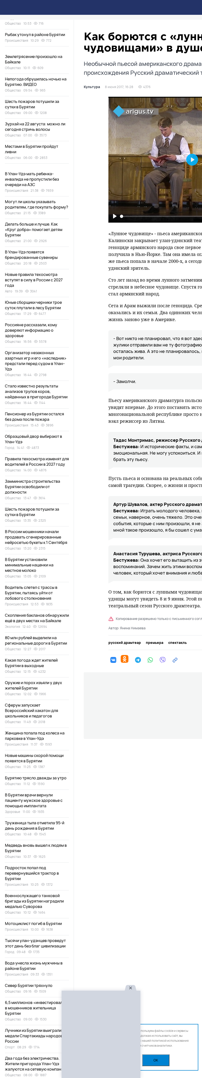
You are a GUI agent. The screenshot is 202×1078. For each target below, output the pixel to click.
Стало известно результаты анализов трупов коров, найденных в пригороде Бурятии (36, 391)
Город (9, 448)
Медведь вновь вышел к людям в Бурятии (36, 848)
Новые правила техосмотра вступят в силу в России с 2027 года (34, 280)
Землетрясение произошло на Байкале (33, 59)
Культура (92, 87)
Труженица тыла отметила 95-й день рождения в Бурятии (34, 825)
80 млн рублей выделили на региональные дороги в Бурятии (36, 640)
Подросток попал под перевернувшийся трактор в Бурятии (32, 873)
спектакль (177, 642)
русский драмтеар (124, 642)
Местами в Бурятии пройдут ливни (31, 149)
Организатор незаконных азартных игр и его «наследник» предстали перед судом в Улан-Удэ (36, 361)
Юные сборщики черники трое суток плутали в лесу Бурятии (33, 305)
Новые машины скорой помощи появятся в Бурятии (34, 758)
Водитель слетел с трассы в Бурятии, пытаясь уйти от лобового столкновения (31, 593)
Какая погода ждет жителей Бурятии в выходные (31, 662)
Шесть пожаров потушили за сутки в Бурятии (32, 104)
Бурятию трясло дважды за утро (36, 778)
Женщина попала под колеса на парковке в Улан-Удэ (35, 735)
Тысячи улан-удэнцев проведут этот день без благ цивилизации (35, 943)
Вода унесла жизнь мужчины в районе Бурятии (34, 965)
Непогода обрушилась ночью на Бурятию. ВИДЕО (36, 81)
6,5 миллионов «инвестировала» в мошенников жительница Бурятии (36, 1008)
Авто (8, 291)
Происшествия (16, 40)
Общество (13, 23)
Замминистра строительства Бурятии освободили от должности (32, 487)
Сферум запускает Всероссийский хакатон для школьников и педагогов (31, 710)
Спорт (10, 1047)
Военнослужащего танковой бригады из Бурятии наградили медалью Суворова (34, 901)
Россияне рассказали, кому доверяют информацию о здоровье (31, 330)
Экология (12, 627)
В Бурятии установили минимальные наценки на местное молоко (29, 565)
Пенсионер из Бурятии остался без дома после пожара (34, 416)
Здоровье (12, 812)
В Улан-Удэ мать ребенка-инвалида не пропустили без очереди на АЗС (32, 179)
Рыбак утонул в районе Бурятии (35, 34)
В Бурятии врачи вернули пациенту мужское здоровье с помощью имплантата (34, 800)
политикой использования (170, 1041)
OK (155, 1060)
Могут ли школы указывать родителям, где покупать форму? (36, 204)
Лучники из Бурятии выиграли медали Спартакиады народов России (34, 1036)
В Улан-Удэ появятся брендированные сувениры (31, 254)
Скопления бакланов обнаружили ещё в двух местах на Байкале (37, 618)
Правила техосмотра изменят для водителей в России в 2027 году (37, 461)
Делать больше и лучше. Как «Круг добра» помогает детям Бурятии (33, 229)
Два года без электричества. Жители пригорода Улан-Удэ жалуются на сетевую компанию (36, 1064)
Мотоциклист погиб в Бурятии (33, 923)
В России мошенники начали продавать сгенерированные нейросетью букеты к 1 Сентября (36, 537)
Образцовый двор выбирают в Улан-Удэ (33, 439)
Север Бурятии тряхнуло (28, 985)
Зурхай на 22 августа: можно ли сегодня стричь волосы (35, 126)
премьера (154, 642)
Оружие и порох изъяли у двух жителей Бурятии (33, 685)
